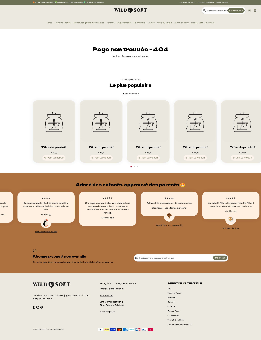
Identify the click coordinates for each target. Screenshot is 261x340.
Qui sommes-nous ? (188, 2)
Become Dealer (222, 2)
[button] (131, 166)
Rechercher (236, 10)
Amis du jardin (164, 22)
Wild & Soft (42, 329)
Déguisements (124, 22)
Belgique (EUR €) (126, 283)
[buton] (106, 283)
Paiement (171, 297)
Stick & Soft (197, 22)
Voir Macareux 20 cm (35, 231)
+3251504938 (106, 295)
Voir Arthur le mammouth (158, 225)
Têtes (49, 22)
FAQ (169, 288)
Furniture (210, 22)
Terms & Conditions (175, 320)
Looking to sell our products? (180, 324)
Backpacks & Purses (144, 22)
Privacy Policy (173, 311)
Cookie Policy (173, 315)
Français (106, 283)
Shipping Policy (174, 293)
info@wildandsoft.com (112, 288)
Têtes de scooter (62, 22)
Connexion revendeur (206, 2)
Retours (170, 302)
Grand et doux (181, 22)
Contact (171, 306)
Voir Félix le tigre (220, 228)
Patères (110, 22)
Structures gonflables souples (89, 22)
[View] (54, 121)
